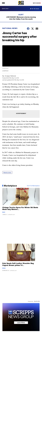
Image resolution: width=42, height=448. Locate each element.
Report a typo (7, 172)
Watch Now (36, 3)
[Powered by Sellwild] (37, 301)
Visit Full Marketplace (33, 185)
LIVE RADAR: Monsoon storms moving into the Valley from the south (21, 18)
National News (9, 28)
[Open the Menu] (3, 2)
